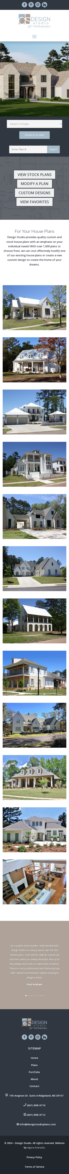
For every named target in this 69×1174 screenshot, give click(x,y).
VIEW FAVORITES (34, 201)
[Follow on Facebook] (24, 4)
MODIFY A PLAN (34, 183)
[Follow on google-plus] (44, 4)
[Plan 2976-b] (34, 829)
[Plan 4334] (34, 464)
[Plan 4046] (34, 777)
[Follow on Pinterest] (31, 4)
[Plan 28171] (34, 359)
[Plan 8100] (34, 725)
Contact (34, 1086)
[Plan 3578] (34, 673)
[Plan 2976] (34, 881)
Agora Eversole (36, 1147)
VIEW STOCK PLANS (35, 174)
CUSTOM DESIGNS (34, 192)
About (34, 1079)
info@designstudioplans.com (38, 1124)
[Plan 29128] (34, 307)
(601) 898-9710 (36, 1105)
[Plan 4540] (34, 412)
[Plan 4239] (34, 516)
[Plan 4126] (34, 568)
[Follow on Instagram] (38, 4)
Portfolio (34, 1072)
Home (34, 1057)
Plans (34, 1065)
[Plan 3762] (34, 620)
